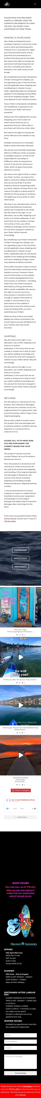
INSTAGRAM (20, 558)
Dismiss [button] (22, 1095)
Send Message (20, 1073)
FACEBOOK (20, 550)
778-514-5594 (14, 1089)
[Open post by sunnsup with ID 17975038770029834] (20, 657)
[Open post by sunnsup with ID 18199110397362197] (20, 607)
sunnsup (20, 589)
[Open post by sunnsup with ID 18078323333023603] (20, 755)
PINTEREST (20, 566)
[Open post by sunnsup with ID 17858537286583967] (20, 705)
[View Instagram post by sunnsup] (39, 624)
